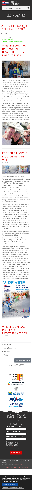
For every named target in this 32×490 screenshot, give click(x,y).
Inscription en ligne (10, 348)
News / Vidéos (12, 39)
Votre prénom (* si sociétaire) (14, 426)
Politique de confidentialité (12, 467)
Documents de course (10, 341)
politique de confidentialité (11, 447)
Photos (6, 355)
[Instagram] (13, 420)
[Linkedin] (18, 420)
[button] (16, 39)
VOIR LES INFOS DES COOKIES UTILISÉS (12, 487)
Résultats (7, 351)
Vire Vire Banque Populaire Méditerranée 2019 (15, 330)
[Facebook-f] (16, 420)
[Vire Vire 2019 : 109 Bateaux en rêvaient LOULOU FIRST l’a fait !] (16, 77)
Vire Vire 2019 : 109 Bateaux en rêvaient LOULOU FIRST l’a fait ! (14, 50)
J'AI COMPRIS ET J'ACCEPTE (9, 484)
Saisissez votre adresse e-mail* (15, 436)
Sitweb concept (18, 464)
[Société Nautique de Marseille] (16, 3)
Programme (7, 344)
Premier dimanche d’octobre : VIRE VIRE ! (14, 156)
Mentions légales (26, 467)
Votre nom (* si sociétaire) (13, 431)
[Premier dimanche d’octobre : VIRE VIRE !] (16, 173)
